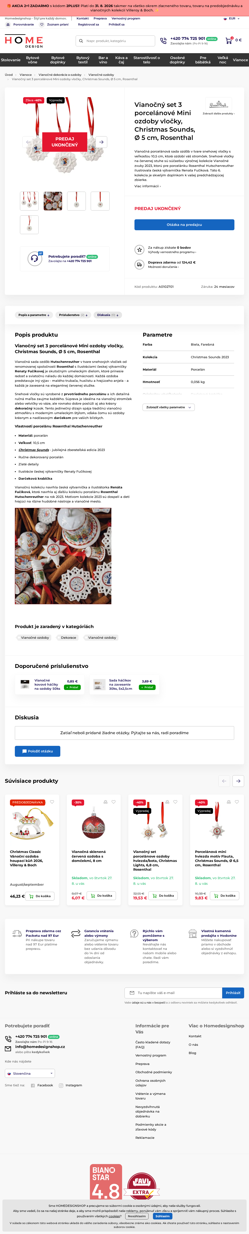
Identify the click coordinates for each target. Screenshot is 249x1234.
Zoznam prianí (57, 24)
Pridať (74, 687)
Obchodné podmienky (153, 1072)
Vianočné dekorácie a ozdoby (60, 75)
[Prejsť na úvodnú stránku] (24, 41)
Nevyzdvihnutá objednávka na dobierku (147, 1111)
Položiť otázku (40, 751)
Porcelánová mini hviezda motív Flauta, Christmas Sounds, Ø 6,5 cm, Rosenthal (216, 858)
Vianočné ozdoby (101, 75)
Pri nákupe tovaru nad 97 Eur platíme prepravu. (41, 944)
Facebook (45, 1085)
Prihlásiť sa (116, 24)
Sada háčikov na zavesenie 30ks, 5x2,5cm (120, 684)
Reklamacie (144, 1138)
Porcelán (198, 369)
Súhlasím (163, 1216)
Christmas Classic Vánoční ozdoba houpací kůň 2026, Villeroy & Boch (26, 858)
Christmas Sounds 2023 (210, 357)
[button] (101, 142)
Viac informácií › (147, 186)
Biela (195, 344)
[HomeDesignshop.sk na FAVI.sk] (142, 1186)
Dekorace (68, 637)
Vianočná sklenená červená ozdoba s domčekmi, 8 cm (89, 856)
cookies (114, 1216)
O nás (193, 1045)
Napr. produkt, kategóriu (106, 41)
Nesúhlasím (137, 1216)
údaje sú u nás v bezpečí (148, 1002)
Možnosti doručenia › (163, 267)
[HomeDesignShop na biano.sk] (106, 1186)
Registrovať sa (88, 24)
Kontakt (83, 18)
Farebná (207, 344)
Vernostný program (126, 18)
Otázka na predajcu (184, 224)
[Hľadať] (81, 40)
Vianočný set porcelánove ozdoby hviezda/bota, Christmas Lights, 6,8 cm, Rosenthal (155, 861)
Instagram (74, 1085)
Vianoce (26, 75)
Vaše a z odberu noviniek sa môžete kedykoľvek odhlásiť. (181, 1002)
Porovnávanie (23, 24)
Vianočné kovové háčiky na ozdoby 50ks (47, 684)
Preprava (100, 18)
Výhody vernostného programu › (172, 252)
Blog (192, 1053)
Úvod (9, 75)
